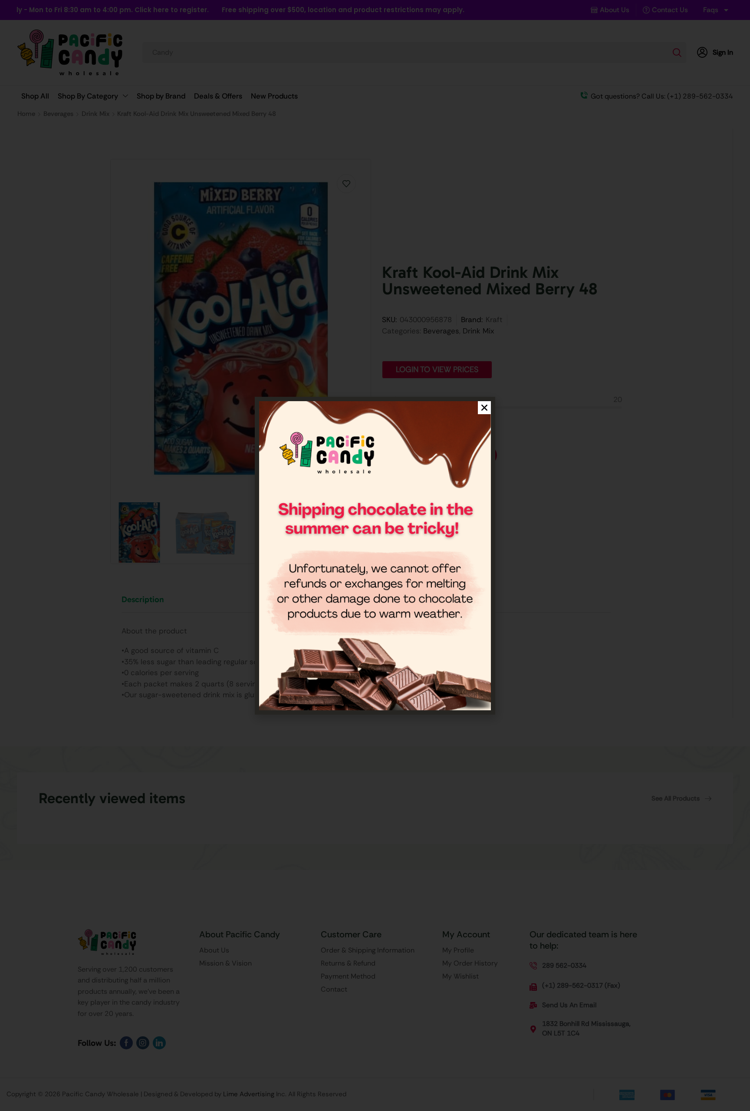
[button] (484, 407)
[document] (375, 555)
